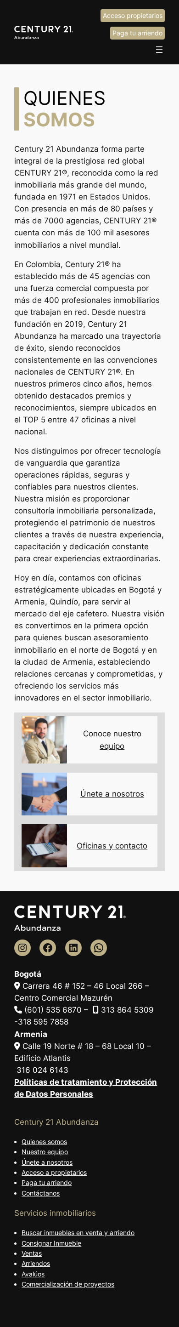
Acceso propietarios (132, 15)
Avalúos (33, 1274)
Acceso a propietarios (54, 1172)
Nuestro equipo (45, 1152)
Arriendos (36, 1263)
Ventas (32, 1253)
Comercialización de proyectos (68, 1284)
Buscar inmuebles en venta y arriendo (78, 1232)
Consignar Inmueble (51, 1243)
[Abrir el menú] (159, 49)
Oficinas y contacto (112, 845)
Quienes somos (44, 1141)
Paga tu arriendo (137, 33)
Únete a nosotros (112, 793)
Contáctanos (41, 1193)
